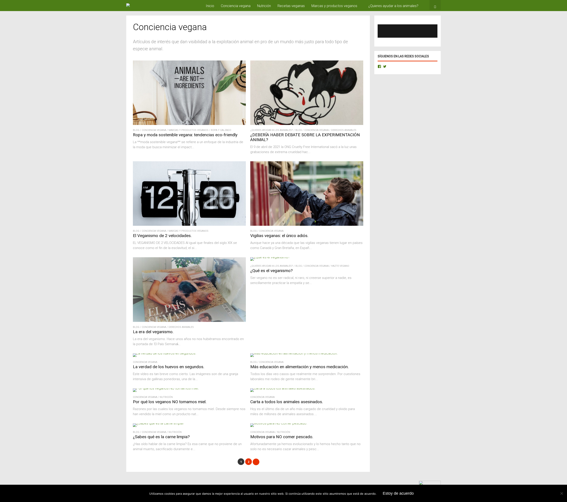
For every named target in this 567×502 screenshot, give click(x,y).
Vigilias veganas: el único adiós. (279, 235)
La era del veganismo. (153, 331)
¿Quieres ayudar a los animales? (393, 6)
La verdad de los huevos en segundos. (168, 366)
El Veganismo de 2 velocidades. (162, 235)
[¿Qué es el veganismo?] (270, 257)
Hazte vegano (340, 266)
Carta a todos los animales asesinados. (286, 401)
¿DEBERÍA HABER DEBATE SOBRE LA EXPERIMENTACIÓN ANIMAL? (305, 137)
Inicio (210, 6)
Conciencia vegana (235, 6)
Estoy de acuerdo (398, 493)
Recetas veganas (291, 6)
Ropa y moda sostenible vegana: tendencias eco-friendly (185, 134)
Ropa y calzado (221, 130)
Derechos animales (343, 130)
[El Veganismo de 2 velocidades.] (189, 224)
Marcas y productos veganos (334, 6)
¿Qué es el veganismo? (271, 270)
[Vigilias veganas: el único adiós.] (306, 224)
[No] (561, 493)
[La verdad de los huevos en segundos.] (164, 353)
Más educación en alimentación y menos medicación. (299, 366)
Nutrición (264, 6)
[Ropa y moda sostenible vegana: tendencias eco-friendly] (189, 124)
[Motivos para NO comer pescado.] (278, 423)
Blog (136, 130)
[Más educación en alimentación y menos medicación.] (294, 353)
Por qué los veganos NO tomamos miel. (169, 401)
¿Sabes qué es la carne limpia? (161, 436)
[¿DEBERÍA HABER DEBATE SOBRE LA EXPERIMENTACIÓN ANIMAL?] (306, 124)
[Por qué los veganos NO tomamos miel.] (166, 388)
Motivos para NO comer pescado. (281, 436)
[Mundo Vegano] (136, 3)
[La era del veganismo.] (189, 321)
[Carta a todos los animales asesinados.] (282, 388)
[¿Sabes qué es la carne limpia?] (158, 423)
